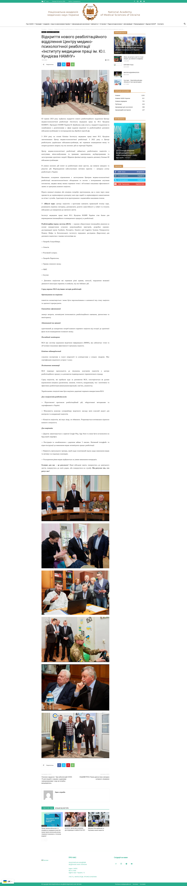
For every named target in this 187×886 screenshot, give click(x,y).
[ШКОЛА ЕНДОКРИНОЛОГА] (118, 74)
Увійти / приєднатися (74, 1)
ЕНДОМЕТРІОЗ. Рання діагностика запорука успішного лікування (94, 778)
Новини (50, 29)
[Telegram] (140, 1)
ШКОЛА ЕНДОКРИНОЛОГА (131, 72)
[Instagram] (137, 1)
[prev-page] (42, 840)
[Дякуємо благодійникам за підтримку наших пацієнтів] (98, 819)
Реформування (139, 24)
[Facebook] (134, 1)
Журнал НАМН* (151, 24)
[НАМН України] (93, 12)
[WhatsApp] (73, 64)
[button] (184, 24)
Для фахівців (128, 24)
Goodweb (143, 884)
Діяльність (94, 24)
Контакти (160, 24)
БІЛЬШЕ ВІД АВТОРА (62, 808)
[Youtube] (144, 1)
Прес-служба (60, 792)
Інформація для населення (81, 24)
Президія (38, 24)
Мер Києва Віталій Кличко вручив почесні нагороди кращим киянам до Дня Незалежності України (129, 47)
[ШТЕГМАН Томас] (118, 67)
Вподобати (140, 172)
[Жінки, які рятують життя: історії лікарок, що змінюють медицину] (118, 59)
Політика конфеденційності (123, 884)
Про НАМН (30, 24)
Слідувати (140, 176)
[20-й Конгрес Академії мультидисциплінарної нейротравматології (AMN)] (130, 141)
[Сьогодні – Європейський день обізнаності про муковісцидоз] (118, 82)
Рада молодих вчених (115, 24)
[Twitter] (64, 64)
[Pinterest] (68, 64)
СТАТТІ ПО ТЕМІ (48, 808)
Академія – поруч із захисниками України (56, 24)
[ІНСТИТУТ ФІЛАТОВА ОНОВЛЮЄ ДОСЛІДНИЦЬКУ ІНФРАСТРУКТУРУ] (75, 819)
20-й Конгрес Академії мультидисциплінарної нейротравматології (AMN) (126, 153)
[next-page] (46, 840)
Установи (103, 24)
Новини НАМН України (53, 32)
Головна (43, 29)
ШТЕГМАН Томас (129, 64)
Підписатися (140, 184)
